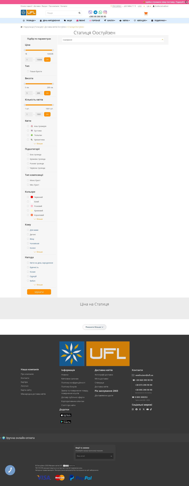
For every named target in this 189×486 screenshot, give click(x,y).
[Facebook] (137, 409)
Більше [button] (40, 143)
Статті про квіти (68, 405)
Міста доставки (101, 378)
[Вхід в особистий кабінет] (153, 6)
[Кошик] (146, 14)
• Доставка (36, 6)
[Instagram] (105, 13)
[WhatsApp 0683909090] (100, 13)
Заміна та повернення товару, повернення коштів (74, 392)
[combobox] (113, 40)
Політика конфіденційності (73, 382)
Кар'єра (24, 382)
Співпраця (99, 382)
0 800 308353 (141, 397)
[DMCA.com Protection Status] (69, 466)
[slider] (25, 50)
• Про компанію (53, 6)
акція (69, 20)
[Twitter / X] (144, 409)
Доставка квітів (101, 386)
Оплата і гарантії (26, 6)
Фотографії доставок (104, 374)
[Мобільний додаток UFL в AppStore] (66, 415)
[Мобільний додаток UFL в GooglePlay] (66, 421)
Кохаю (32, 272)
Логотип (24, 386)
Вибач (32, 281)
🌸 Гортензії (94, 20)
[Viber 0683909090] (90, 13)
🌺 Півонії (80, 20)
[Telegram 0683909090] (96, 13)
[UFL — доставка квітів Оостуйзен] (28, 12)
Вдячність (34, 267)
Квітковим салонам (69, 378)
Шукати (39, 291)
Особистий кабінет (161, 6)
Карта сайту (26, 390)
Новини (64, 374)
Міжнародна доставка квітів (33, 394)
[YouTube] (147, 409)
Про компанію (27, 374)
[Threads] (140, 409)
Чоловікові (34, 243)
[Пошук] (79, 13)
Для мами (34, 230)
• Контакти (63, 6)
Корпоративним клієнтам (72, 401)
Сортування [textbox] (67, 40)
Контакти (25, 378)
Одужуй (33, 276)
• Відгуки (44, 6)
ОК (47, 59)
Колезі (32, 248)
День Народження (51, 20)
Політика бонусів (68, 386)
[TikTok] (151, 409)
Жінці (32, 239)
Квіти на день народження (41, 263)
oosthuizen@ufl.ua (144, 375)
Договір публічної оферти (72, 397)
